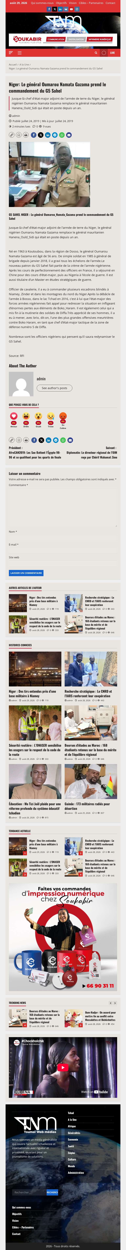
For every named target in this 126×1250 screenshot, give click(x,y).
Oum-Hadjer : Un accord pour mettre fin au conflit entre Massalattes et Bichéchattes (18, 1018)
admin (16, 116)
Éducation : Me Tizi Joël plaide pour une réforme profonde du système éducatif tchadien (35, 808)
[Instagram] (76, 9)
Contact (110, 3)
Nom (13, 531)
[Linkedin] (60, 9)
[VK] (65, 9)
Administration (76, 1173)
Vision (73, 3)
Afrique (72, 1126)
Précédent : (35, 452)
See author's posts (54, 388)
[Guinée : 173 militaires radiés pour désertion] (91, 781)
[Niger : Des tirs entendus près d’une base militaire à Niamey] (35, 669)
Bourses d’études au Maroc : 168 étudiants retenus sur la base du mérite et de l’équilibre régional (74, 624)
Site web (14, 557)
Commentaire (18, 485)
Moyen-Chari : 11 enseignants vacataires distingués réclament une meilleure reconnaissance (74, 1018)
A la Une (72, 1120)
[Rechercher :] (29, 1192)
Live (112, 53)
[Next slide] (115, 1003)
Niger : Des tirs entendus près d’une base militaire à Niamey (18, 603)
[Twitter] (54, 9)
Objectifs (61, 3)
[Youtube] (71, 9)
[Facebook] (49, 9)
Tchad (71, 1113)
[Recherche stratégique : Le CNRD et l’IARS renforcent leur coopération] (91, 669)
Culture (72, 1159)
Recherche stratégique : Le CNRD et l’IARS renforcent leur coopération (74, 603)
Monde (71, 1166)
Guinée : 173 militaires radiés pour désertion (87, 806)
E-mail (14, 544)
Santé (71, 1146)
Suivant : (92, 452)
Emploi (71, 1153)
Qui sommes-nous (42, 3)
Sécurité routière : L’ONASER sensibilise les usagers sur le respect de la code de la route (18, 624)
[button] (11, 52)
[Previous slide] (111, 1003)
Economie (73, 1139)
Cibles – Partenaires (91, 3)
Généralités (74, 1133)
